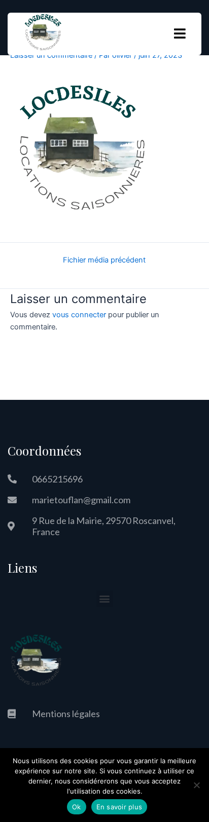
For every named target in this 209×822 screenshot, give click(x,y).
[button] (104, 598)
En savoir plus (119, 807)
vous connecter (79, 314)
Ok (76, 807)
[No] (196, 785)
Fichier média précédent (104, 260)
